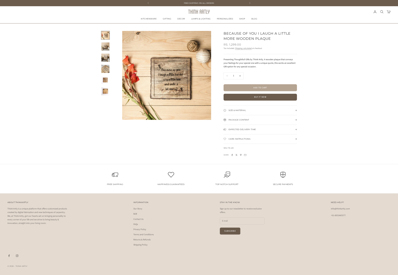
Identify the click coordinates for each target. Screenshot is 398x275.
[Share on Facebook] (232, 155)
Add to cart (260, 87)
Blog (254, 19)
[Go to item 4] (105, 69)
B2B (135, 213)
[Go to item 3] (105, 57)
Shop (242, 19)
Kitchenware (149, 19)
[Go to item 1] (105, 35)
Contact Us (138, 219)
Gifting (167, 19)
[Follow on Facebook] (9, 255)
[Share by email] (245, 155)
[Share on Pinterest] (241, 155)
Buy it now (260, 97)
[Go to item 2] (105, 46)
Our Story (137, 208)
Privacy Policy (139, 229)
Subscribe (230, 231)
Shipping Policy (140, 244)
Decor (181, 19)
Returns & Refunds (142, 239)
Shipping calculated (243, 48)
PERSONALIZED (225, 19)
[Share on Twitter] (236, 155)
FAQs (135, 224)
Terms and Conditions (143, 234)
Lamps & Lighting (201, 19)
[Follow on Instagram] (17, 255)
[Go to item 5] (105, 80)
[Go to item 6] (105, 91)
